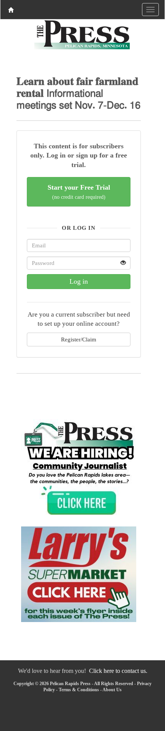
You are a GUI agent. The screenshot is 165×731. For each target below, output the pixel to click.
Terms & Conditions (79, 689)
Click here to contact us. (118, 671)
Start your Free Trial (79, 192)
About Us (112, 689)
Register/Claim (78, 339)
